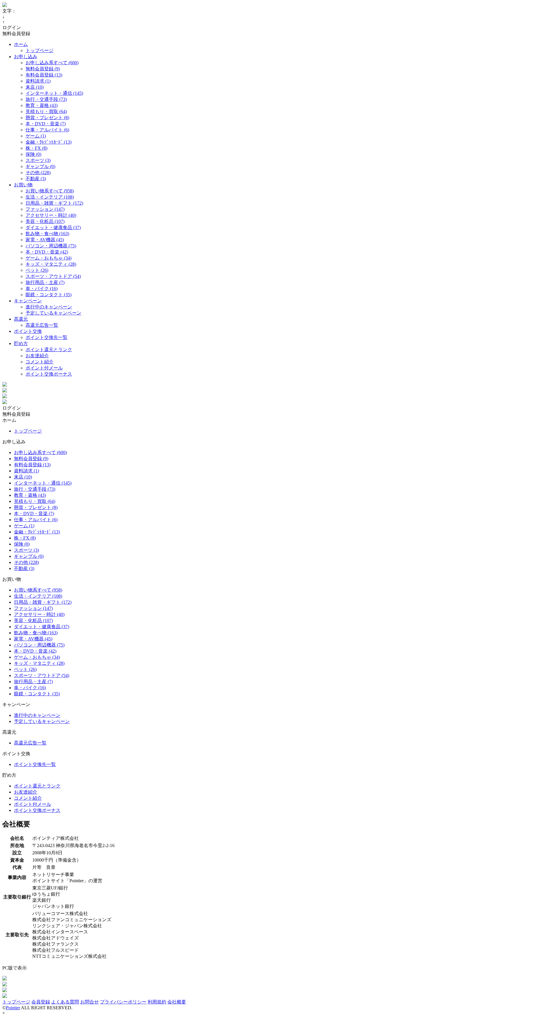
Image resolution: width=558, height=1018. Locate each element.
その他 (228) (38, 172)
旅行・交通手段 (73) (46, 99)
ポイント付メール (44, 367)
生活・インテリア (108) (50, 196)
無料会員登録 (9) (43, 68)
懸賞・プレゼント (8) (47, 117)
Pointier (13, 1007)
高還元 (21, 319)
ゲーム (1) (36, 135)
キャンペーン (28, 300)
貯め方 (21, 343)
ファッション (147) (45, 209)
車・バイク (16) (42, 288)
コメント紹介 (39, 361)
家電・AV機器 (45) (45, 239)
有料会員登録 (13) (44, 74)
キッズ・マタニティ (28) (51, 264)
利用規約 (157, 1001)
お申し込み (25, 56)
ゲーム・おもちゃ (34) (48, 258)
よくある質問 (65, 1001)
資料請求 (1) (38, 80)
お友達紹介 (37, 355)
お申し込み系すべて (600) (52, 62)
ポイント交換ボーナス (49, 374)
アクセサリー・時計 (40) (51, 215)
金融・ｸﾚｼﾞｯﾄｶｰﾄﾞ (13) (48, 142)
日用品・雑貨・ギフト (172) (54, 203)
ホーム (21, 44)
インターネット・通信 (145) (54, 93)
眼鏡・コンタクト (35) (48, 294)
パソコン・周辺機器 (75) (51, 245)
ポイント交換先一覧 (46, 337)
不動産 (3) (36, 178)
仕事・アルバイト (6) (47, 129)
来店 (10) (35, 87)
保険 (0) (33, 154)
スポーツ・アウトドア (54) (53, 276)
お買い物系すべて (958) (50, 190)
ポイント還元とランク (49, 349)
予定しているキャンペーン (53, 312)
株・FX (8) (36, 148)
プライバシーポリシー (123, 1001)
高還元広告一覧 (42, 325)
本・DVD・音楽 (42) (47, 251)
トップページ (39, 50)
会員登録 (40, 1001)
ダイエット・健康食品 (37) (53, 227)
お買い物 (23, 184)
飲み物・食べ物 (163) (47, 233)
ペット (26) (37, 270)
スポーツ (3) (38, 160)
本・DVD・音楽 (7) (46, 123)
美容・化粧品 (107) (45, 221)
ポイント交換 (28, 331)
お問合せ (89, 1001)
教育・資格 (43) (42, 105)
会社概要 (176, 1001)
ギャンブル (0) (40, 166)
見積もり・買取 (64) (46, 111)
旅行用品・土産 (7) (45, 282)
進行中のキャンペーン (49, 306)
